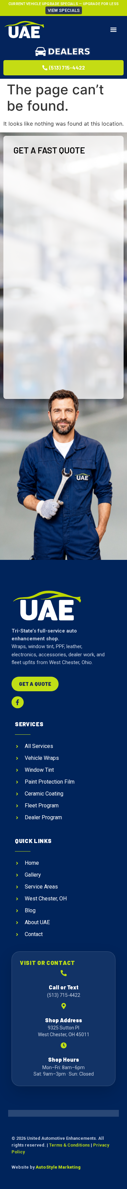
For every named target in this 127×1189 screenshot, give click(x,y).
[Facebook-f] (18, 702)
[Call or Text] (64, 973)
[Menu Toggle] (113, 29)
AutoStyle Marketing (58, 1167)
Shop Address (63, 1020)
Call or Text (64, 987)
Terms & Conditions (69, 1145)
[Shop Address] (64, 1006)
